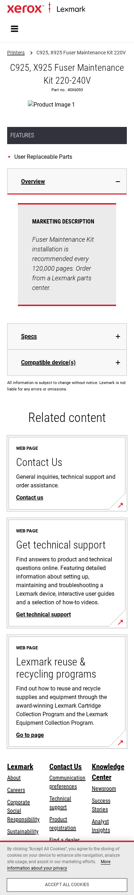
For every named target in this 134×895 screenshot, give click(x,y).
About (14, 777)
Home (91, 9)
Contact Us (65, 766)
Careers (16, 790)
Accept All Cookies (67, 884)
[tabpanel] (67, 259)
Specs (29, 336)
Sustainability (23, 831)
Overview (33, 181)
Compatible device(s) (48, 362)
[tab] (67, 181)
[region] (67, 868)
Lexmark (20, 766)
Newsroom (104, 788)
